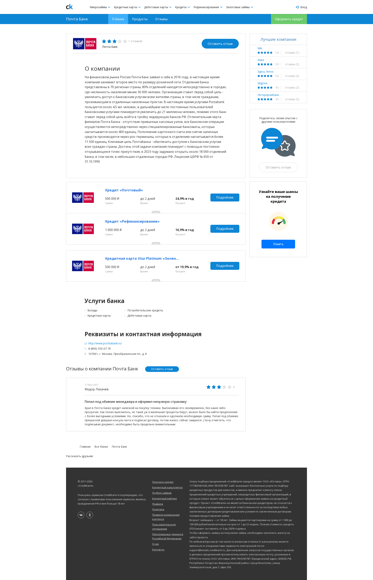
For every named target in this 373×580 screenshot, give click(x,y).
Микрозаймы (99, 7)
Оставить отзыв (220, 44)
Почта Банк (77, 19)
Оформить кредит (289, 19)
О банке (118, 19)
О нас (155, 544)
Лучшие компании (278, 39)
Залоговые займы (238, 7)
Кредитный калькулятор (167, 487)
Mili (260, 48)
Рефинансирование (206, 7)
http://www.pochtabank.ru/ (105, 343)
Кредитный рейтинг (164, 498)
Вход (303, 7)
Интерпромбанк (268, 95)
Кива (261, 60)
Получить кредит (163, 482)
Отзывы (161, 19)
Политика (158, 509)
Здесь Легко (266, 71)
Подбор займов (162, 493)
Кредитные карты (126, 7)
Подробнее (225, 197)
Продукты (139, 19)
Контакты (158, 549)
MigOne (263, 83)
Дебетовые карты (156, 7)
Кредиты (181, 7)
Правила (157, 504)
